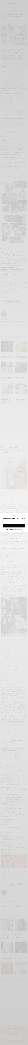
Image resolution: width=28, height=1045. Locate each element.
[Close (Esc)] (26, 515)
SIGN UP (14, 525)
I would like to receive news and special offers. (14, 529)
